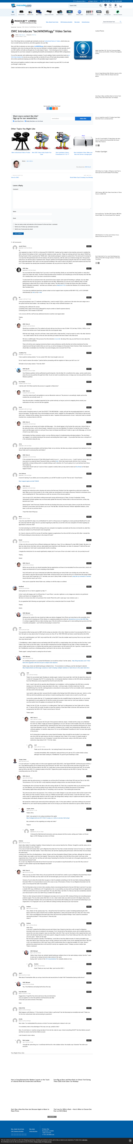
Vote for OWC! (15, 177)
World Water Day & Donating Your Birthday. (81, 177)
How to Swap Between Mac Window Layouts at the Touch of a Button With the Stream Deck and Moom (30, 1080)
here (57, 461)
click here (84, 1140)
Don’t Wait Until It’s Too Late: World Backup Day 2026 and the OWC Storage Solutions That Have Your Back (107, 258)
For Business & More (80, 1)
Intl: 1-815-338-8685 (117, 1)
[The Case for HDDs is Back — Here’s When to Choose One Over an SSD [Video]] (73, 1096)
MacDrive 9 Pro (61, 285)
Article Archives (85, 22)
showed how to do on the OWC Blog (78, 619)
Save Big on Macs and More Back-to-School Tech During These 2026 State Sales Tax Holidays (72, 1080)
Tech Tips (34, 34)
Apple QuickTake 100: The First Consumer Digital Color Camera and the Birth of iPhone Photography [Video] (108, 52)
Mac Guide (77, 22)
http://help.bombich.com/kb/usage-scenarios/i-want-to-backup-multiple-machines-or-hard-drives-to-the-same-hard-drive (56, 668)
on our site (57, 339)
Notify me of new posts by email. (24, 229)
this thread (79, 466)
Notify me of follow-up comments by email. (26, 227)
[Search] (100, 6)
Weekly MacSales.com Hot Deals (34, 121)
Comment (15, 189)
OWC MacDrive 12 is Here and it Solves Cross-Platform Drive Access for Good (107, 235)
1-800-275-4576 (106, 1)
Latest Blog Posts (19, 121)
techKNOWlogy (38, 46)
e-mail (40, 292)
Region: (93, 1)
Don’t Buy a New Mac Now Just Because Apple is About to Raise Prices (30, 1110)
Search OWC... (73, 5)
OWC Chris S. (22, 35)
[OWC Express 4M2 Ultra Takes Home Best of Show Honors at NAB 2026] (108, 183)
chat (33, 292)
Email (14, 218)
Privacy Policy (38, 1142)
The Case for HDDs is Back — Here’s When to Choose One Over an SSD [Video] (73, 1110)
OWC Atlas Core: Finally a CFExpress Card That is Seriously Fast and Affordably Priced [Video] (108, 171)
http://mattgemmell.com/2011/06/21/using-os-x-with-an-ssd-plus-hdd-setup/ (48, 818)
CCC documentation (51, 959)
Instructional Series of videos (52, 41)
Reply (89, 246)
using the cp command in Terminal (81, 576)
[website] (22, 167)
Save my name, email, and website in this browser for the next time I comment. (36, 224)
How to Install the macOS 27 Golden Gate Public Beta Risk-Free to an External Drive (107, 118)
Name (14, 211)
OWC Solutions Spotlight (66, 22)
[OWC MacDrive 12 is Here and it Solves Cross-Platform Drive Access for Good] (108, 225)
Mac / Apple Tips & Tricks (52, 22)
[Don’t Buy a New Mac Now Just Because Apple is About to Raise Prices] (30, 1096)
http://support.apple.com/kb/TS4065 (29, 481)
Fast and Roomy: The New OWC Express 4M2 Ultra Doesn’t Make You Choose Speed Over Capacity (108, 214)
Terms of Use (47, 1142)
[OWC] (21, 6)
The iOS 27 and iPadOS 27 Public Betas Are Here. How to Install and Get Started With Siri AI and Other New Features (107, 140)
